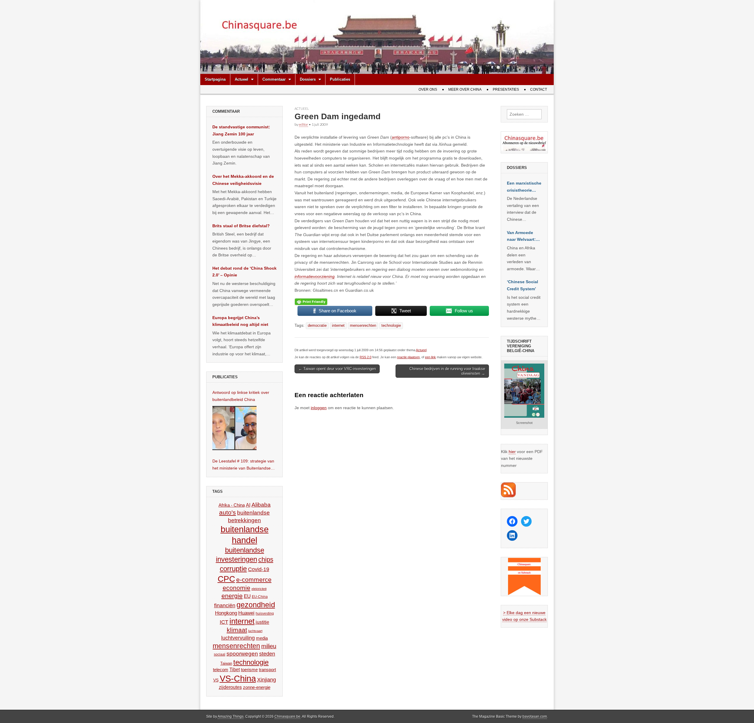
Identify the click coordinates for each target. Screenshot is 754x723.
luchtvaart (255, 631)
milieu (268, 646)
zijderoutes (230, 687)
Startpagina (215, 79)
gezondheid (256, 605)
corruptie (233, 569)
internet (338, 326)
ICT (224, 622)
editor (303, 124)
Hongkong (226, 613)
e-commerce (254, 579)
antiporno (400, 137)
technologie (391, 326)
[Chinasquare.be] (377, 37)
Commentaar (274, 79)
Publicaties (340, 79)
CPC (226, 578)
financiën (224, 605)
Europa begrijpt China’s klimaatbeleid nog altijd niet (240, 321)
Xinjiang (266, 680)
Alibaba (261, 504)
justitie (262, 622)
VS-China (238, 678)
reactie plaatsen (408, 357)
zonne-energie (256, 687)
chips (265, 559)
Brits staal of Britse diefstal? (241, 225)
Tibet (234, 669)
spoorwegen (242, 654)
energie (232, 595)
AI (248, 505)
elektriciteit (259, 589)
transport (267, 669)
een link (430, 357)
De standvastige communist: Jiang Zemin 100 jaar (241, 130)
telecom (220, 669)
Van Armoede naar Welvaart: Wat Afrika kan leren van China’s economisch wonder (521, 236)
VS (216, 680)
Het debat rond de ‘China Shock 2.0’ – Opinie (244, 272)
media (262, 638)
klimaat (237, 630)
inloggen (319, 407)
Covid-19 (258, 569)
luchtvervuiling (238, 638)
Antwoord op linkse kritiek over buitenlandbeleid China (240, 396)
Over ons (428, 89)
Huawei (246, 613)
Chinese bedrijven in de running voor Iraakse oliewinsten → (447, 371)
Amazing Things (231, 716)
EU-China (260, 597)
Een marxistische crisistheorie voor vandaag (524, 187)
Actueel (241, 79)
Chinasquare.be (287, 716)
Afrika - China (232, 505)
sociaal (219, 654)
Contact (538, 89)
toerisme (249, 669)
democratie (317, 326)
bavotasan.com (534, 716)
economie (236, 587)
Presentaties (506, 89)
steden (267, 654)
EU (247, 596)
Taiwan (226, 663)
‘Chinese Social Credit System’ (522, 285)
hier (512, 451)
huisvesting (265, 613)
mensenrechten (363, 326)
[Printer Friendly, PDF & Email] (311, 301)
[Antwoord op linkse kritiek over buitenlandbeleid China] (234, 428)
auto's (227, 512)
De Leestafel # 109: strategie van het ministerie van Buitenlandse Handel (243, 465)
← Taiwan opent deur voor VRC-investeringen (337, 369)
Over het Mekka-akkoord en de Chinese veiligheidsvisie (243, 180)
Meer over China (465, 89)
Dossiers (308, 79)
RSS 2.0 (365, 357)
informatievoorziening (315, 276)
